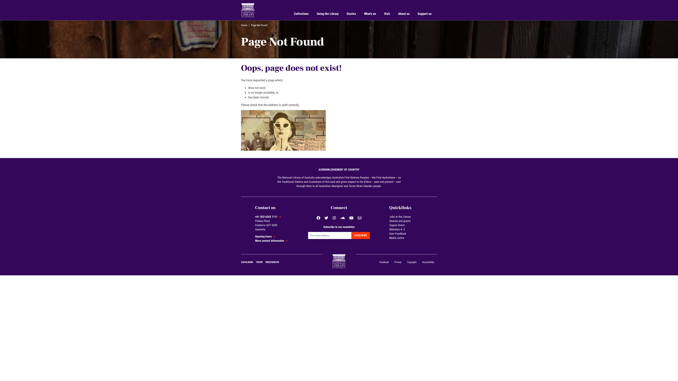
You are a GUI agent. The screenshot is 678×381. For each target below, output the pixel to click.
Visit (387, 14)
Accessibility (428, 262)
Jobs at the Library (400, 216)
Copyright (412, 262)
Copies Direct (397, 225)
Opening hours (263, 236)
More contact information (269, 240)
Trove (259, 262)
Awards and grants (400, 221)
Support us (425, 14)
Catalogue (247, 262)
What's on (370, 14)
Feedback (384, 262)
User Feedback (397, 233)
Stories (351, 14)
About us (404, 14)
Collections (301, 14)
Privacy (398, 262)
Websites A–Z (397, 229)
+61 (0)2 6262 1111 (266, 216)
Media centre (396, 238)
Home (244, 25)
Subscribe (360, 235)
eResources (272, 262)
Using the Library (328, 14)
